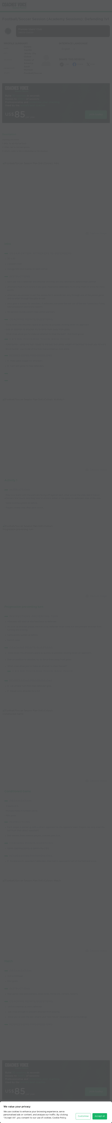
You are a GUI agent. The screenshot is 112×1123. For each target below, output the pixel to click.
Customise (83, 1116)
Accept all (100, 1116)
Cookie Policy (59, 1118)
